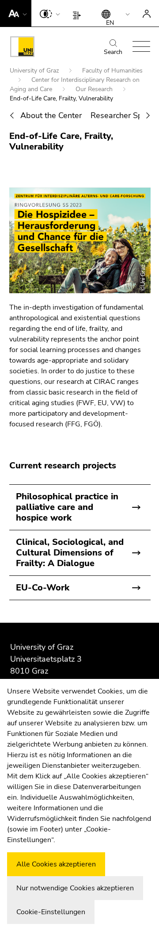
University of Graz (35, 70)
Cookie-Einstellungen (50, 912)
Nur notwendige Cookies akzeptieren (75, 888)
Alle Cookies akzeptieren (56, 864)
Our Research (95, 89)
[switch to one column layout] (78, 13)
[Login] (146, 13)
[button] (15, 13)
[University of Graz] (22, 48)
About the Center (51, 115)
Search (113, 52)
